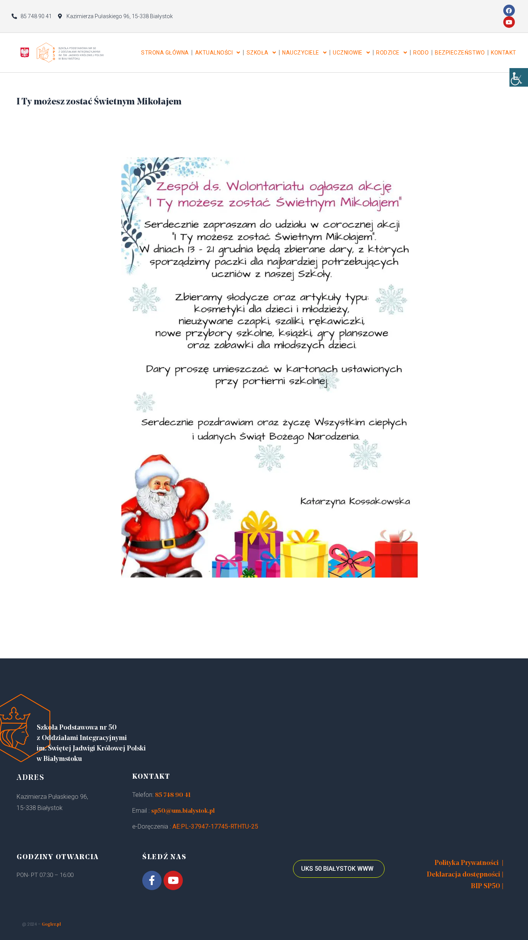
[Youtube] (509, 22)
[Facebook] (509, 10)
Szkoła (258, 53)
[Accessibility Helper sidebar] (518, 77)
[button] (339, 869)
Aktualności (214, 53)
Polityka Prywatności (466, 863)
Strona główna (165, 53)
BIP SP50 (485, 886)
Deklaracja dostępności (463, 875)
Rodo (421, 53)
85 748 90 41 (173, 795)
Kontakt (503, 53)
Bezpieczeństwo (460, 53)
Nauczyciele (300, 53)
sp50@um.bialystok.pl (183, 811)
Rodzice (388, 53)
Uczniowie (348, 53)
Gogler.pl (51, 925)
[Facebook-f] (152, 880)
